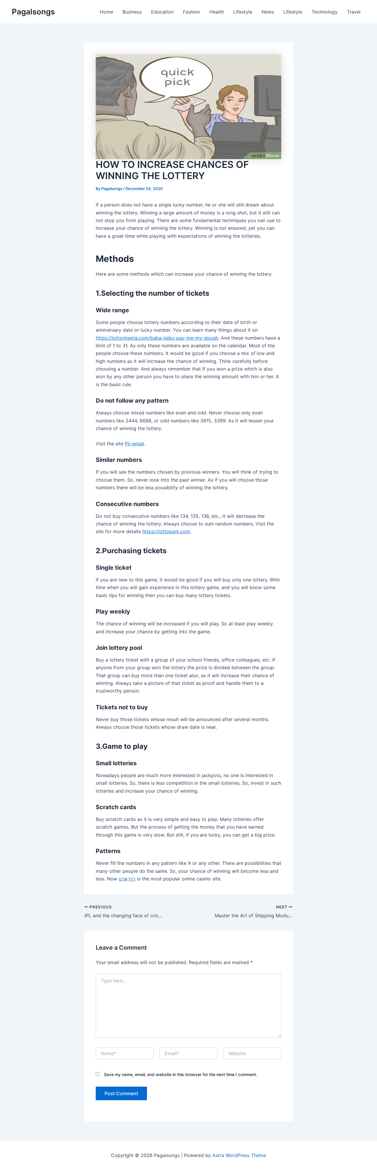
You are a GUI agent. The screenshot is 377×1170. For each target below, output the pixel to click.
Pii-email (134, 444)
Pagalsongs (33, 11)
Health (216, 12)
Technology (325, 12)
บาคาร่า (127, 879)
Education (162, 12)
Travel (354, 12)
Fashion (191, 12)
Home (106, 12)
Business (132, 12)
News (268, 12)
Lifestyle (242, 12)
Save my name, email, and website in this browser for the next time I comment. (180, 1074)
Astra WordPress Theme (239, 1155)
